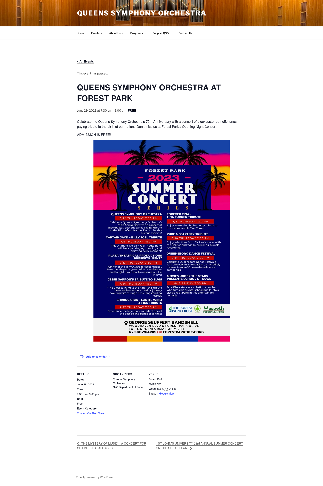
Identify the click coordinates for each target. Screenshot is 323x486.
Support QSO (161, 33)
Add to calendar (96, 356)
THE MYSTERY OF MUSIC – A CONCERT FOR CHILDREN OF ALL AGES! (111, 445)
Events (95, 33)
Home (80, 33)
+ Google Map (165, 393)
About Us (115, 33)
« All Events (85, 61)
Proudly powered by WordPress (94, 477)
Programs (136, 33)
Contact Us (185, 33)
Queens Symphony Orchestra (142, 13)
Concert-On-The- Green (91, 413)
